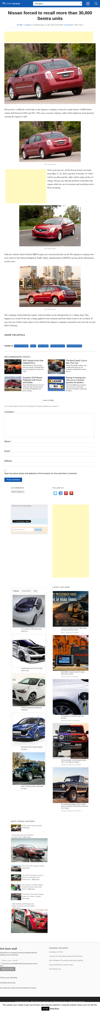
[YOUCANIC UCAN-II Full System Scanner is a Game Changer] (16, 897)
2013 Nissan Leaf (55, 969)
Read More (54, 1008)
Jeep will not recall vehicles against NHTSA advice (66, 956)
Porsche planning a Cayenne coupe (61, 965)
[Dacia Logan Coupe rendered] (16, 828)
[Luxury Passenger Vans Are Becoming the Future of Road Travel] (70, 609)
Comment (9, 412)
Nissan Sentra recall (74, 346)
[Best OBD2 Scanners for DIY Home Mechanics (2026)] (70, 653)
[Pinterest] (66, 493)
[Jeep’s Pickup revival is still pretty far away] (29, 768)
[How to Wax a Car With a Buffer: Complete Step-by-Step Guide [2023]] (16, 887)
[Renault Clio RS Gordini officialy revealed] (29, 729)
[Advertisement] (48, 37)
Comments (26, 591)
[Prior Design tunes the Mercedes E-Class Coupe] (29, 850)
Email (7, 451)
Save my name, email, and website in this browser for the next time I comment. (40, 473)
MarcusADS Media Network (74, 1002)
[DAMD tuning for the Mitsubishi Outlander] (29, 690)
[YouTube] (71, 493)
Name (7, 441)
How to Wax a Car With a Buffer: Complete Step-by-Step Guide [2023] (32, 887)
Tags (35, 591)
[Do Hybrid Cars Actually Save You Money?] (70, 697)
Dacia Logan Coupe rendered (32, 825)
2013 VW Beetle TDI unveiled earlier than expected (66, 960)
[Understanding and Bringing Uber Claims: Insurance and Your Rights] (29, 921)
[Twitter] (55, 493)
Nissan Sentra (43, 346)
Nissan (28, 25)
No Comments (74, 632)
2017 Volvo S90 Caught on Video (33, 866)
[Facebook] (60, 493)
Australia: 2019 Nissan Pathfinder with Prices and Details (32, 380)
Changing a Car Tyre (56, 952)
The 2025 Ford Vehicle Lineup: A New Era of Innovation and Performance (32, 877)
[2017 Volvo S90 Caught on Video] (16, 868)
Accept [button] (45, 1009)
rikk (21, 25)
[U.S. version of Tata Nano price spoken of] (29, 611)
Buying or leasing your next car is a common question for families (75, 380)
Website (8, 460)
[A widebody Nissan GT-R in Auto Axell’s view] (29, 650)
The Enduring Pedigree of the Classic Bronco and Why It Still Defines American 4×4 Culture (74, 806)
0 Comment (68, 25)
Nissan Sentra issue (57, 346)
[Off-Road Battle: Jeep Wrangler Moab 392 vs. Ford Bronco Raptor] (70, 741)
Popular (16, 591)
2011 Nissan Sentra (21, 346)
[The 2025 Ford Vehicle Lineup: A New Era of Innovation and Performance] (16, 878)
